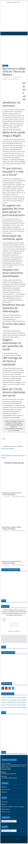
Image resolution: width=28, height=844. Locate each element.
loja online (16, 430)
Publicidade (4, 787)
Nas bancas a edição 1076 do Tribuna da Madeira (11, 562)
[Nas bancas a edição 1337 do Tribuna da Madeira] (14, 466)
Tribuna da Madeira (16, 77)
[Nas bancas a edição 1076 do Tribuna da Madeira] (14, 535)
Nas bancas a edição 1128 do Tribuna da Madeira (11, 528)
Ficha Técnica (4, 801)
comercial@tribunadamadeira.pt (9, 778)
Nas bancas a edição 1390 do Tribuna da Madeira (13, 702)
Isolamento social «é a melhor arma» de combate (12, 447)
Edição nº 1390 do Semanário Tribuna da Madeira (13, 700)
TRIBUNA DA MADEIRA (16, 838)
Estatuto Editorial (5, 809)
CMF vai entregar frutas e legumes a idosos (13, 456)
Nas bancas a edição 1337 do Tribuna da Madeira (11, 493)
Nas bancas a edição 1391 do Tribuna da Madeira (13, 697)
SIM (4, 618)
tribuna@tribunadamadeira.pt (8, 773)
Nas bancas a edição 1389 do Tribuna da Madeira (13, 707)
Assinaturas (4, 792)
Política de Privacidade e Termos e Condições (12, 806)
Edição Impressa (6, 79)
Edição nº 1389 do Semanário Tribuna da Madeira (13, 705)
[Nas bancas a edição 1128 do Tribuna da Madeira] (14, 501)
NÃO (4, 621)
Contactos (3, 804)
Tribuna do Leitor (5, 789)
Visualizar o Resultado (14, 631)
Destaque (5, 65)
